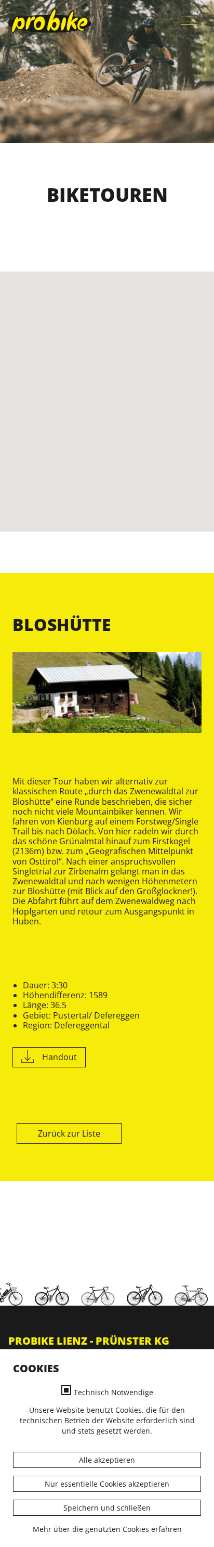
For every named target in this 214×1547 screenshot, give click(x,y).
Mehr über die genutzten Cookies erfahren (107, 1529)
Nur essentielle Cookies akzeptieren (107, 1484)
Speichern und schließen (107, 1508)
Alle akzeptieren (107, 1460)
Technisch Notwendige (113, 1392)
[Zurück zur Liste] (13, 1133)
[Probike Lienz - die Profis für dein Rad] (49, 20)
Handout (59, 1057)
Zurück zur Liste (69, 1133)
